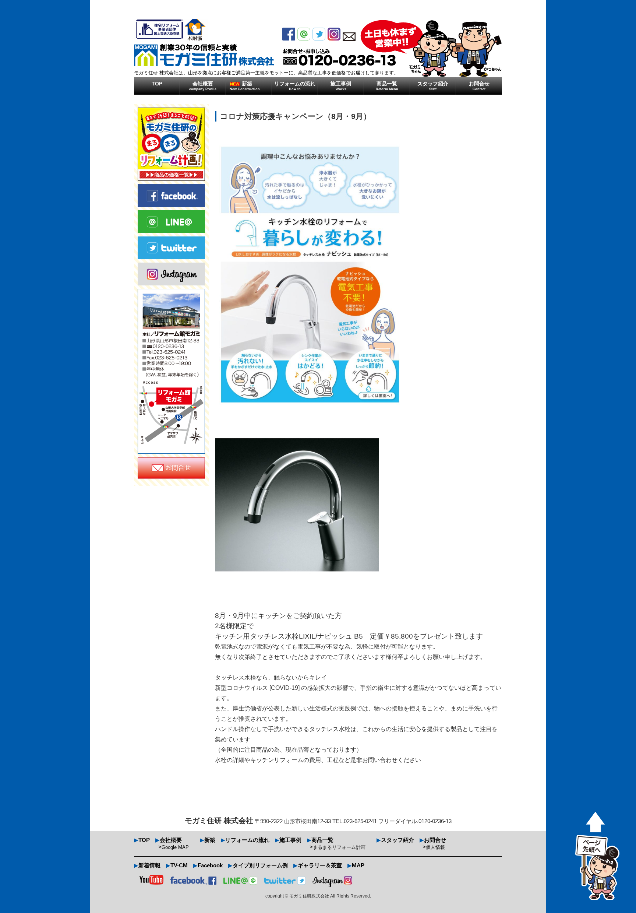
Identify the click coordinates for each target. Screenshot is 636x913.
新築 (245, 86)
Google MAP (175, 847)
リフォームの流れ (294, 86)
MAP (358, 865)
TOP (157, 84)
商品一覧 (387, 86)
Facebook (210, 865)
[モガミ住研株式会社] (204, 42)
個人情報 (435, 847)
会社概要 (202, 86)
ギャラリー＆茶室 (320, 865)
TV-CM (179, 865)
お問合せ (479, 86)
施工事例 (341, 86)
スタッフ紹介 (432, 86)
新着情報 (149, 865)
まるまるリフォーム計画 (339, 847)
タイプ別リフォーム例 (260, 865)
